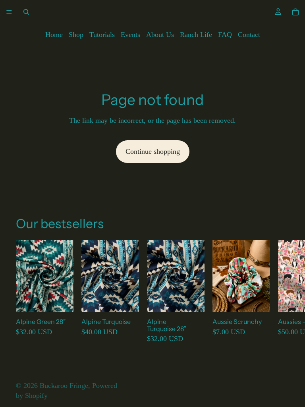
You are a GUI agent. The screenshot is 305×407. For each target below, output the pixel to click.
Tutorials (102, 35)
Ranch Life (196, 35)
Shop (76, 35)
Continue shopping (152, 151)
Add (133, 300)
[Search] (26, 12)
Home (54, 35)
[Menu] (9, 12)
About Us (160, 35)
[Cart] (295, 12)
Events (130, 35)
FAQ (225, 35)
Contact (249, 35)
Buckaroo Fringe (64, 386)
